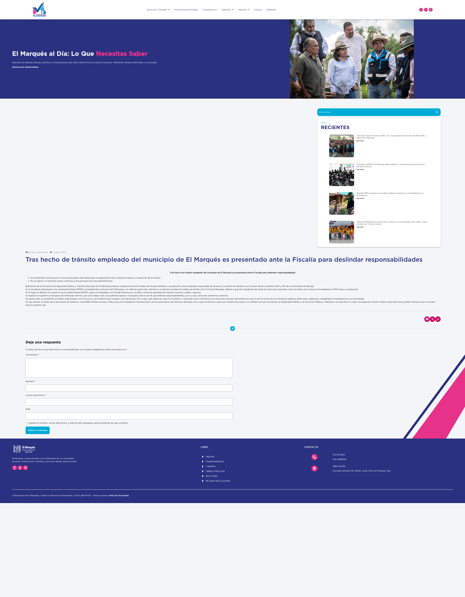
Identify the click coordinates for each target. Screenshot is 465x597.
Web (28, 409)
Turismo (258, 9)
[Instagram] (431, 9)
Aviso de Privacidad (119, 495)
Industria (242, 9)
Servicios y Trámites (157, 9)
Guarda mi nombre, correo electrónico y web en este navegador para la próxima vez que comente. (78, 423)
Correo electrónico (36, 395)
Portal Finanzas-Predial (186, 9)
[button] (427, 319)
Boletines (271, 9)
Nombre (30, 381)
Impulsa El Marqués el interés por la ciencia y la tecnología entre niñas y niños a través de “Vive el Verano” (391, 223)
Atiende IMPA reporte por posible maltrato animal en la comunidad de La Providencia (389, 194)
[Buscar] (437, 112)
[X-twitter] (426, 9)
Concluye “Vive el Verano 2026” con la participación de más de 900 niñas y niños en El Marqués (391, 136)
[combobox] (375, 112)
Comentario (32, 354)
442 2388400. (339, 459)
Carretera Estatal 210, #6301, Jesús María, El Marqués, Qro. (361, 470)
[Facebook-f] (421, 9)
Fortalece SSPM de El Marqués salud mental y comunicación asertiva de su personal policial (390, 165)
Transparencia (209, 9)
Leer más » (360, 141)
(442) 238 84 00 (83, 495)
